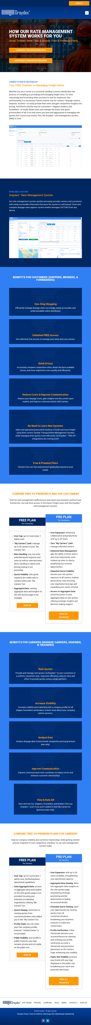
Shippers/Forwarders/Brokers (31, 60)
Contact (73, 1003)
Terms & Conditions (35, 1014)
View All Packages (64, 615)
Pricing (37, 1003)
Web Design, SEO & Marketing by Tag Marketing (58, 1014)
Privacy (26, 1014)
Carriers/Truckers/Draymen (31, 50)
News (64, 1003)
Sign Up (79, 3)
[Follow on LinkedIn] (47, 1020)
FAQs (56, 1003)
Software (27, 1003)
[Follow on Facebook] (43, 1020)
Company (47, 1003)
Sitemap (20, 1014)
